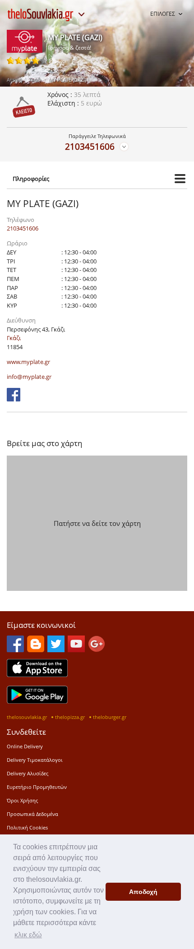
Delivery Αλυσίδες (27, 773)
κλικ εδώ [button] (28, 935)
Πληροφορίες (31, 179)
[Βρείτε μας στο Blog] (35, 649)
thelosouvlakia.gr (27, 717)
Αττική (14, 79)
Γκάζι (35, 79)
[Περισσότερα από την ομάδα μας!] (81, 14)
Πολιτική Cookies (27, 827)
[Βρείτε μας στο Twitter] (56, 649)
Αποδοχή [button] (143, 891)
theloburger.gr (109, 717)
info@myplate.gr (29, 377)
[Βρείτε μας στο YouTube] (76, 649)
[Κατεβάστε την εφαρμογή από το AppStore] (37, 674)
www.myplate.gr (28, 362)
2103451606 (90, 146)
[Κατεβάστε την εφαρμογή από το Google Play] (37, 700)
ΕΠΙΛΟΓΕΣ (162, 14)
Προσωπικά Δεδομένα (32, 814)
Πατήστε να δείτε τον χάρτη (97, 523)
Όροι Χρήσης (22, 800)
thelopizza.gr (70, 717)
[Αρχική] (40, 15)
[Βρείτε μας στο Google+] (96, 649)
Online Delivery (25, 746)
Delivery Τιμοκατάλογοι (35, 759)
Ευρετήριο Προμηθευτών (37, 786)
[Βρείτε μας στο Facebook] (13, 398)
